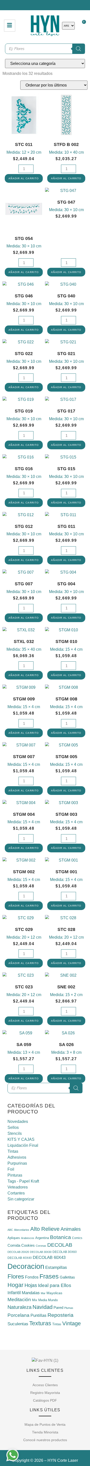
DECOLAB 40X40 (20, 1258)
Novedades (18, 1121)
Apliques (14, 1238)
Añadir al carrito (23, 178)
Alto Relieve (45, 1229)
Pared (58, 1307)
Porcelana (19, 1315)
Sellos (13, 1127)
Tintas (13, 1151)
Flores (16, 1276)
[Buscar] (76, 1088)
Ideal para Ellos (54, 1285)
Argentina (42, 1238)
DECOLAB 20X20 (18, 1251)
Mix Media (39, 1300)
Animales (70, 1229)
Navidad (42, 1307)
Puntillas (38, 1315)
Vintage (71, 1323)
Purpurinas (17, 1163)
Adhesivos (17, 1157)
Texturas (40, 1323)
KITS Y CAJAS (21, 1139)
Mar (43, 1293)
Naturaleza (20, 1307)
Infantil (14, 1292)
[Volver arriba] (45, 1343)
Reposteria (61, 1315)
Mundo (53, 1300)
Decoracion (26, 1266)
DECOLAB (59, 1245)
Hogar (16, 1285)
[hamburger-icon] (9, 26)
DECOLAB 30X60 (64, 1252)
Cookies (28, 1245)
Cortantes (16, 1193)
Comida (14, 1245)
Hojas (30, 1285)
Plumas (68, 1307)
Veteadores (18, 1187)
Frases (49, 1276)
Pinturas (15, 1175)
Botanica (60, 1237)
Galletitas (67, 1277)
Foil (11, 1169)
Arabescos (27, 1238)
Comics (77, 1238)
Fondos (31, 1277)
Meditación (19, 1299)
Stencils (15, 1133)
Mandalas (31, 1292)
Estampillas (56, 1267)
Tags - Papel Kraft (23, 1181)
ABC (10, 1229)
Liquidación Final (23, 1145)
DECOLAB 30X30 (41, 1251)
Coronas (41, 1245)
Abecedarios (21, 1229)
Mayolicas (54, 1293)
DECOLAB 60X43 (49, 1257)
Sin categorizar (21, 1199)
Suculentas (18, 1323)
